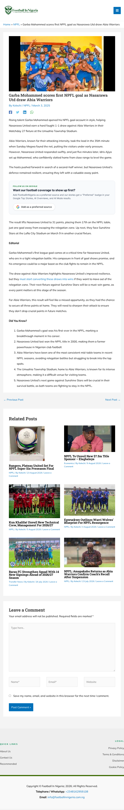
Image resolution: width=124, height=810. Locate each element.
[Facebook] (10, 112)
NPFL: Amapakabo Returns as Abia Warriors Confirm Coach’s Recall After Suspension (88, 574)
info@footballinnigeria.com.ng (66, 797)
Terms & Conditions (113, 754)
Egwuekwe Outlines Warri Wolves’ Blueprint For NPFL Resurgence (89, 521)
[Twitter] (17, 112)
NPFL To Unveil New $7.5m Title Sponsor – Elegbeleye (86, 457)
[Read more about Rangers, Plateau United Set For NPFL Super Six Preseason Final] (27, 443)
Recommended (8, 763)
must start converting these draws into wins (46, 279)
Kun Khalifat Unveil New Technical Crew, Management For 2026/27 (34, 523)
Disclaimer (118, 760)
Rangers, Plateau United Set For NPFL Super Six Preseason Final (31, 467)
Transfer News (16, 581)
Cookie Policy (116, 767)
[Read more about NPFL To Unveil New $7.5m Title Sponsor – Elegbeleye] (89, 438)
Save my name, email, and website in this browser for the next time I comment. (61, 695)
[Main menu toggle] (117, 10)
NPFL (27, 105)
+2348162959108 (77, 791)
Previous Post (13, 399)
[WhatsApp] (31, 112)
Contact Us (6, 757)
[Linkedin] (24, 112)
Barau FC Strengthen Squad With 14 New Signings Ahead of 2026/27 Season (34, 574)
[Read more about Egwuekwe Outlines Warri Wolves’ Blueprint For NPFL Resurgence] (89, 499)
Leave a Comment (51, 529)
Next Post (112, 399)
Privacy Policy (116, 748)
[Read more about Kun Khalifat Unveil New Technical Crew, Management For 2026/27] (34, 501)
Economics (69, 463)
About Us (5, 751)
